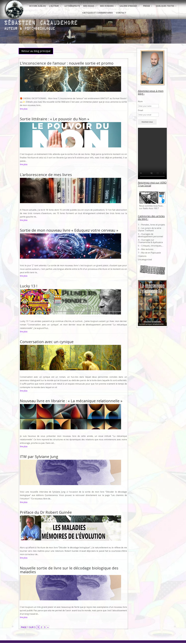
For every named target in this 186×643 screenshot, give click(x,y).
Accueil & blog (37, 6)
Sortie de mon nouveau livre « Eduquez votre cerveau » (69, 230)
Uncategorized (145, 259)
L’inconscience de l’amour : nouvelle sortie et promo (66, 63)
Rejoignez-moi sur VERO (152, 182)
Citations (142, 256)
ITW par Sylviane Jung (39, 456)
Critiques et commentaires (97, 13)
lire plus (23, 108)
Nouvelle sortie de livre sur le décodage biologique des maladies (69, 569)
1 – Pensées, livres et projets (151, 224)
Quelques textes (165, 6)
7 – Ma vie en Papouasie (149, 252)
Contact (121, 13)
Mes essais (88, 6)
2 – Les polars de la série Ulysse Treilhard (149, 229)
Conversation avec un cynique (47, 341)
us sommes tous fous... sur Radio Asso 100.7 (151, 207)
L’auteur (54, 6)
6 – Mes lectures (145, 249)
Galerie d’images (128, 6)
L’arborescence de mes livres (46, 174)
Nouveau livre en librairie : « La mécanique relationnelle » (71, 400)
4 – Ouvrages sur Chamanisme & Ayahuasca (150, 241)
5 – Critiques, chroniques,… (150, 245)
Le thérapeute (72, 6)
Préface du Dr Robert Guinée (46, 512)
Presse (146, 6)
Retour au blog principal (35, 51)
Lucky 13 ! (28, 286)
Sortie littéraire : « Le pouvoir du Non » (54, 118)
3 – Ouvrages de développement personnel (150, 235)
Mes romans (107, 6)
